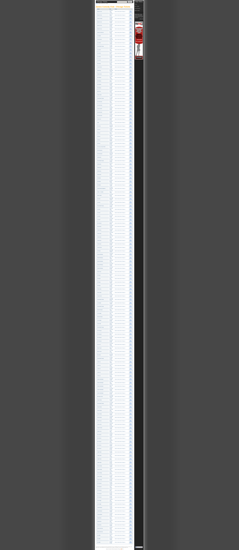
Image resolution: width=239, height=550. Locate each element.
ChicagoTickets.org (98, 546)
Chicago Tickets (140, 549)
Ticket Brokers (137, 8)
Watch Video (137, 10)
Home (97, 3)
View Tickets (130, 11)
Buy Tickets (137, 6)
